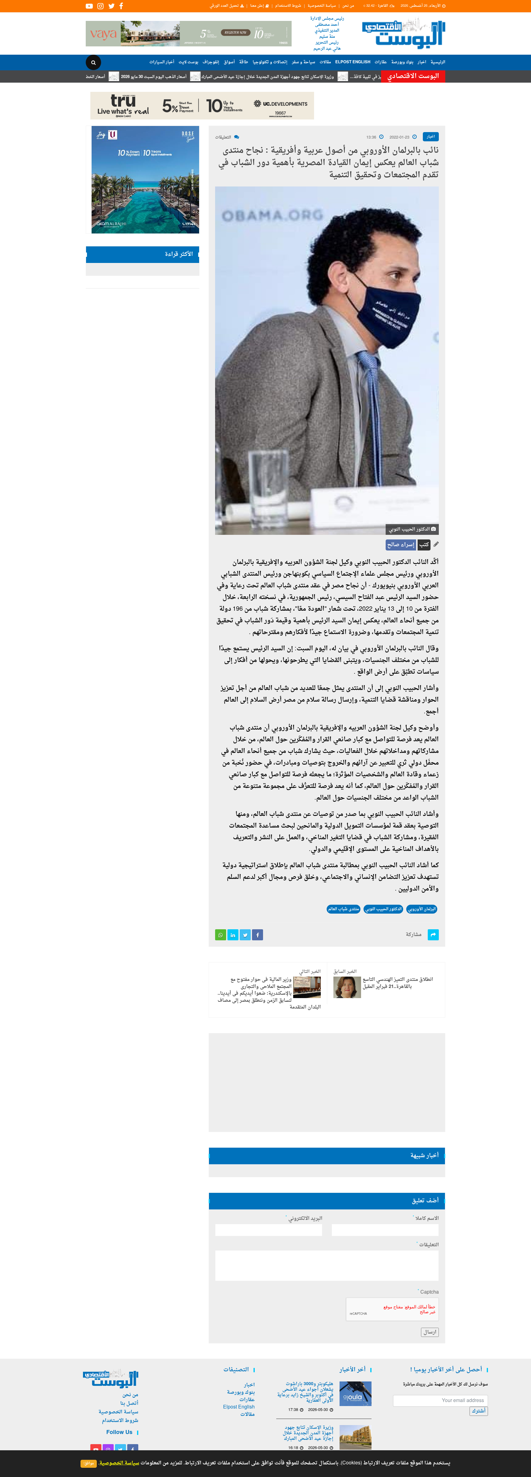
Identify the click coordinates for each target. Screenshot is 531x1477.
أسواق (229, 62)
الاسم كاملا (426, 1218)
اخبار (422, 62)
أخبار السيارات (161, 62)
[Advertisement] (472, 200)
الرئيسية (438, 62)
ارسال (429, 1332)
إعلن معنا (257, 6)
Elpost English (352, 62)
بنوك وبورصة (402, 62)
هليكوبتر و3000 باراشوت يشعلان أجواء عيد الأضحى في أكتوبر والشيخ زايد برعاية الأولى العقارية (305, 1392)
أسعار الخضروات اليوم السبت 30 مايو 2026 (109, 77)
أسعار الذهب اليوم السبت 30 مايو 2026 (194, 77)
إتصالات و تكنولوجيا (270, 62)
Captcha (428, 1292)
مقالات (325, 62)
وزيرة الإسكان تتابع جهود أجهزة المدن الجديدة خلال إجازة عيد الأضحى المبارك (308, 77)
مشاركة (414, 934)
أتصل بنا (129, 1403)
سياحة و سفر (303, 62)
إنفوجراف (211, 62)
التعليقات (223, 137)
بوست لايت (188, 62)
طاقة (243, 62)
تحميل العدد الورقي (224, 6)
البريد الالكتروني (303, 1218)
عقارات (381, 62)
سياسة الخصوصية (322, 6)
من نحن (348, 6)
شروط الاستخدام (288, 6)
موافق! (89, 1463)
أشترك (479, 1411)
